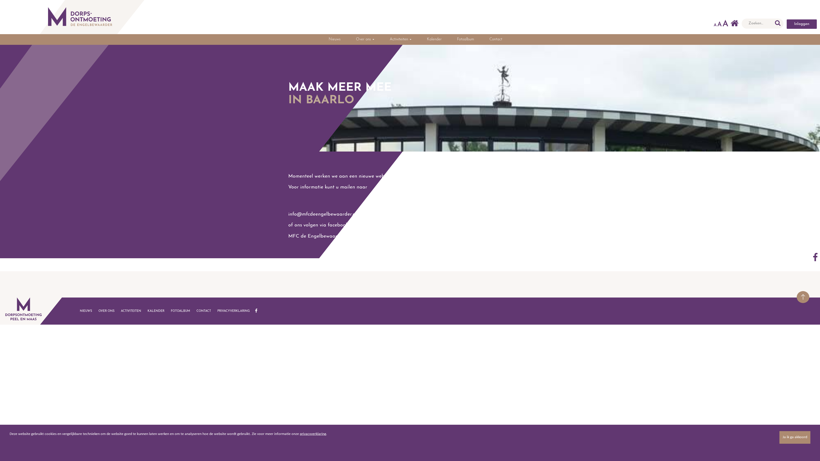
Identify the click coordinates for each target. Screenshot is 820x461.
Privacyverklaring (233, 311)
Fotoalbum (465, 39)
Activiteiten (131, 311)
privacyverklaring (313, 434)
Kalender (434, 39)
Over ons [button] (364, 39)
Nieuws (335, 39)
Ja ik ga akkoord (795, 437)
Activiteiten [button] (399, 39)
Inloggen (801, 24)
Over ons (106, 311)
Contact (495, 39)
